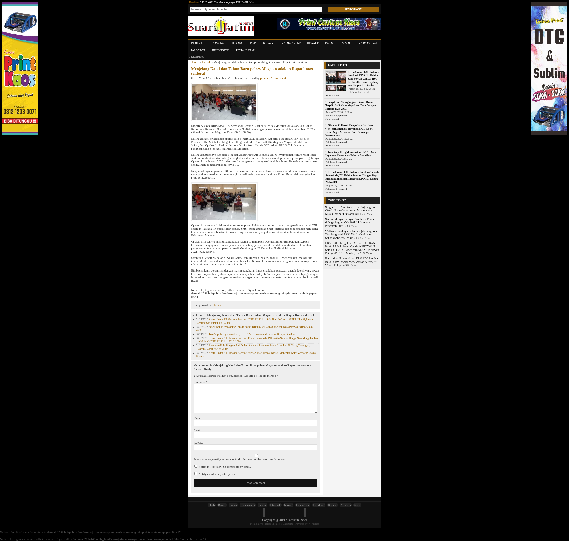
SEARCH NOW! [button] (353, 9)
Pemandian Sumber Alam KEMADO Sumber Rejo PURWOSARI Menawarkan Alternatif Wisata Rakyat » (351, 262)
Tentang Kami (245, 50)
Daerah (330, 43)
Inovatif (313, 43)
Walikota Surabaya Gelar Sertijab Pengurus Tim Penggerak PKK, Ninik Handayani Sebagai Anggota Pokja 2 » (351, 234)
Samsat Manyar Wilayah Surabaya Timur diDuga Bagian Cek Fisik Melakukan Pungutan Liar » (349, 222)
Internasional (367, 43)
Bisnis (252, 43)
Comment (201, 382)
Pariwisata (198, 50)
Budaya (268, 43)
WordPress (313, 523)
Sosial (346, 43)
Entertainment (290, 43)
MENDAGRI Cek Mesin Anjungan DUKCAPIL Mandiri (229, 2)
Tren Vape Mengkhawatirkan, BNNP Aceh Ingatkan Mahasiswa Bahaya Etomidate (252, 334)
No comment (278, 78)
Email (198, 430)
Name (198, 418)
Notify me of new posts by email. (218, 474)
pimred (264, 78)
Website (198, 442)
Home (195, 62)
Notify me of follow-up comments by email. (225, 466)
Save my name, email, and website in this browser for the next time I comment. (240, 459)
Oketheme (288, 523)
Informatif (198, 43)
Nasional (219, 43)
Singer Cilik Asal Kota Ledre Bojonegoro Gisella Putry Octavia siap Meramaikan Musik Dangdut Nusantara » (350, 210)
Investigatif (220, 50)
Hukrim (237, 43)
